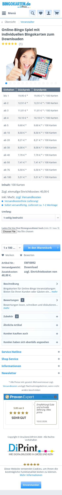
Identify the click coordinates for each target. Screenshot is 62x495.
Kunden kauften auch (15, 333)
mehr (54, 291)
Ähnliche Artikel (12, 324)
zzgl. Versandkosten (28, 197)
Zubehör (10, 316)
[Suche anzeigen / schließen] (32, 13)
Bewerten (28, 255)
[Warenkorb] (56, 13)
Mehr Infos (47, 396)
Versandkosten (10, 386)
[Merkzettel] (40, 13)
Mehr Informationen (31, 475)
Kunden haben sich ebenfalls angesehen (26, 342)
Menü (12, 13)
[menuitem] (9, 13)
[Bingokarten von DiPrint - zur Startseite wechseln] (16, 5)
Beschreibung (11, 283)
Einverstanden (31, 484)
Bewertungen (11, 300)
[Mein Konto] (48, 13)
